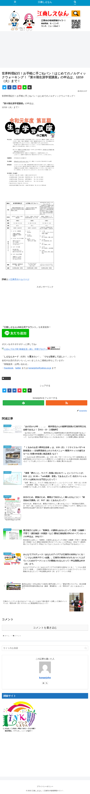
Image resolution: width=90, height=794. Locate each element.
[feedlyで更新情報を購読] (23, 402)
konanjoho (45, 677)
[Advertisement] (45, 50)
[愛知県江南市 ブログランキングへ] (53, 349)
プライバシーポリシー (45, 786)
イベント (7, 378)
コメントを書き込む (45, 627)
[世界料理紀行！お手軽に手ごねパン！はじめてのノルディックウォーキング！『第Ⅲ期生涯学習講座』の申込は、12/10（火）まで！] (14, 87)
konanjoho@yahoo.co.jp (39, 368)
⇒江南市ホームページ (18, 279)
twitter (18, 368)
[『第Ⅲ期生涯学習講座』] (30, 191)
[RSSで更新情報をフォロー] (66, 402)
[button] (86, 648)
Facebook (8, 368)
